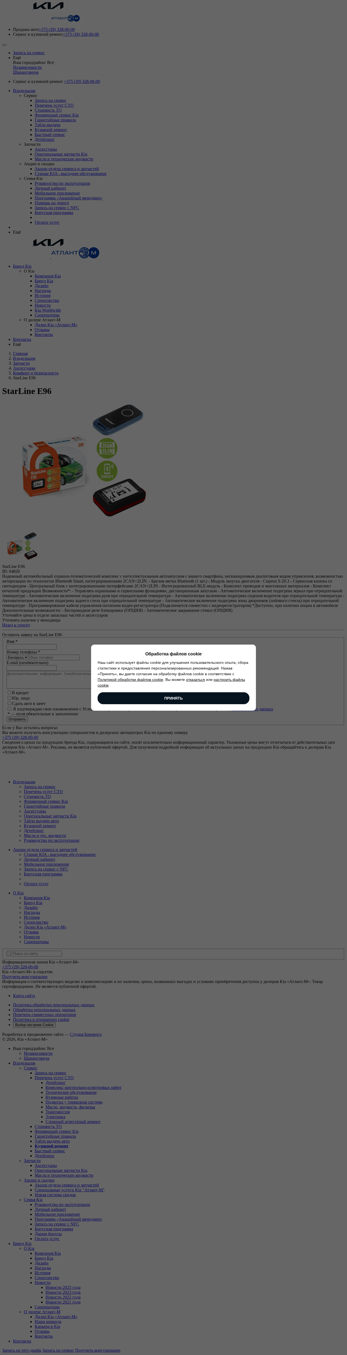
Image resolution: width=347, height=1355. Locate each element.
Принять (173, 698)
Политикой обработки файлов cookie (130, 679)
